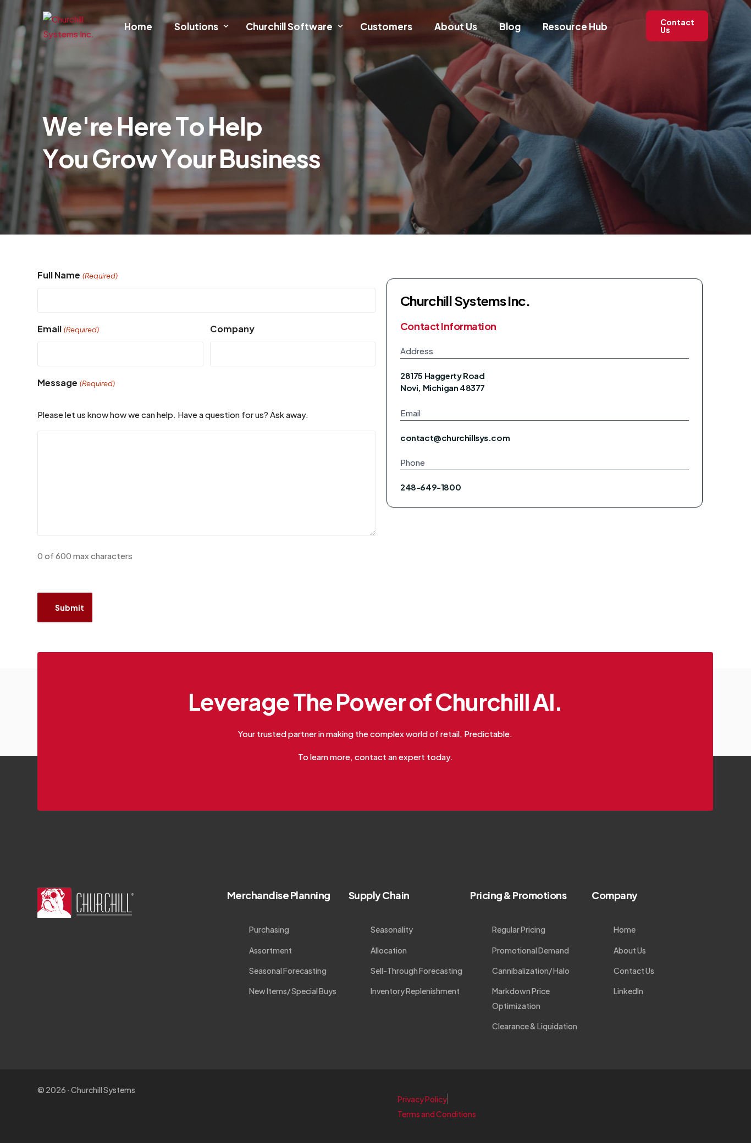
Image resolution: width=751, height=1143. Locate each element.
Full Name (77, 275)
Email (67, 328)
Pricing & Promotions (518, 895)
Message (75, 382)
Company (232, 328)
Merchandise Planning (278, 895)
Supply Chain (379, 895)
